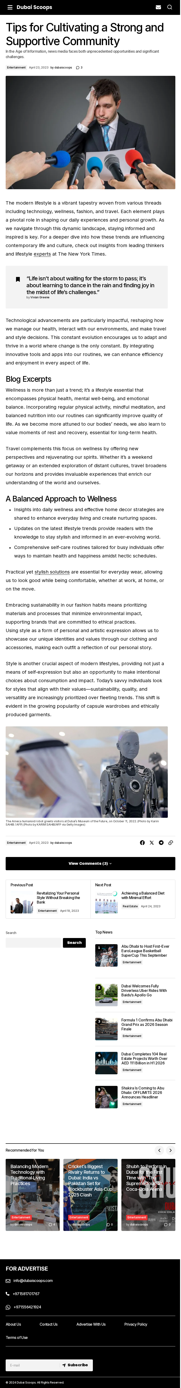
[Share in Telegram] (161, 843)
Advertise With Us (91, 1324)
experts (42, 254)
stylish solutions (52, 572)
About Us (13, 1324)
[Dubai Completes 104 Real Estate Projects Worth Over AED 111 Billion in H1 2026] (106, 1063)
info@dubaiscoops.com (33, 1280)
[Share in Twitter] (151, 843)
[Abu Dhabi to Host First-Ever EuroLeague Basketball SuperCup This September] (106, 955)
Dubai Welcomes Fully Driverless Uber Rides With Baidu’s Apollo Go (144, 990)
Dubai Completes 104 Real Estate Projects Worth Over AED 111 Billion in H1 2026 (144, 1058)
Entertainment (16, 67)
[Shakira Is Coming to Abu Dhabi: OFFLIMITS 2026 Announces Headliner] (106, 1097)
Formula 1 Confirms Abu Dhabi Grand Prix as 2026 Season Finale (147, 1024)
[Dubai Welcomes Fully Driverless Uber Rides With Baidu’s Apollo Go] (106, 995)
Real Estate (130, 906)
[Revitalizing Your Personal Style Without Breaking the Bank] (48, 899)
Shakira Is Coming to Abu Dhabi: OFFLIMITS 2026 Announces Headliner (142, 1092)
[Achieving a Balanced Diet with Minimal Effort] (132, 899)
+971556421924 (27, 1307)
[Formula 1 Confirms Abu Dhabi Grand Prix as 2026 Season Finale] (106, 1029)
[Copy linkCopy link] (170, 843)
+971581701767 (25, 1293)
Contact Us (49, 1324)
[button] (10, 7)
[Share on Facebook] (142, 843)
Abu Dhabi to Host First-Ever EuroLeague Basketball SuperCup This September (145, 951)
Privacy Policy (135, 1324)
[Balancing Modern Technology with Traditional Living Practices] (33, 1195)
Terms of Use (17, 1337)
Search (11, 933)
